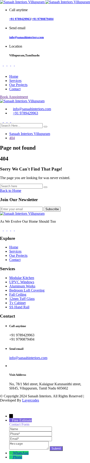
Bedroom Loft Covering (27, 290)
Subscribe (52, 209)
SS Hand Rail (19, 307)
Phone (17, 457)
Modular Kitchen (21, 278)
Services (15, 81)
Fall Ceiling (17, 294)
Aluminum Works (22, 286)
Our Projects (18, 85)
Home (13, 76)
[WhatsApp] (11, 453)
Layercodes (30, 400)
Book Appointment (14, 97)
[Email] (30, 438)
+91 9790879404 (43, 19)
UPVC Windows (21, 282)
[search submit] (45, 126)
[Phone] (30, 434)
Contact (15, 89)
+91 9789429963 (20, 19)
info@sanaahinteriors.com (26, 37)
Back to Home (10, 191)
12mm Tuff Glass (22, 299)
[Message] (29, 448)
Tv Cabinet (17, 303)
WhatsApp (21, 453)
